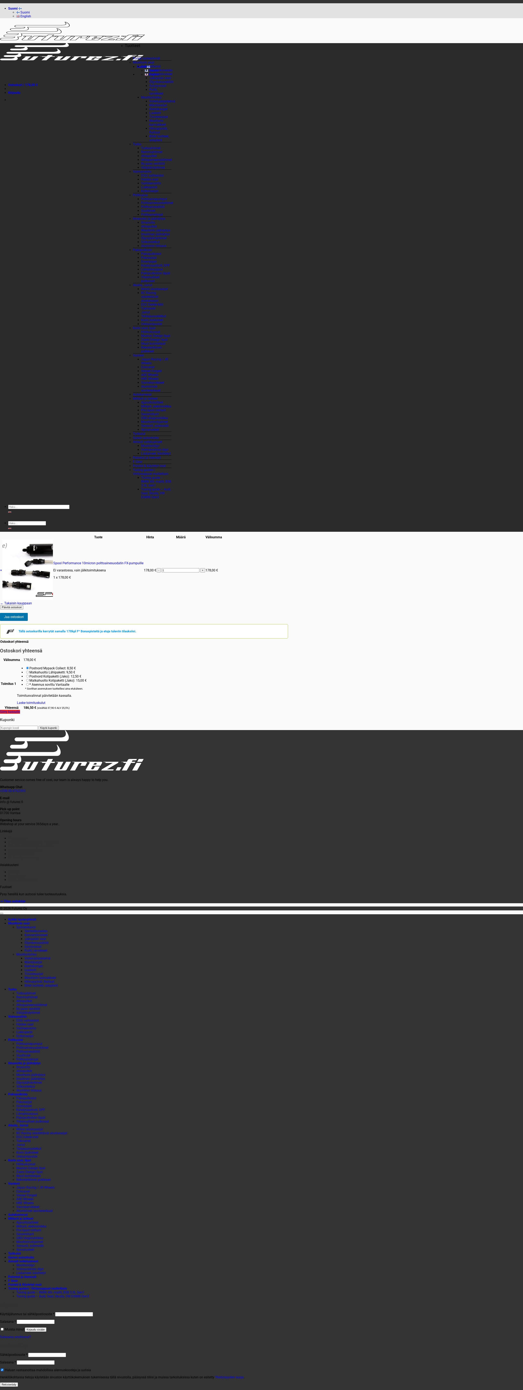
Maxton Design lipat (155, 336)
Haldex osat (149, 179)
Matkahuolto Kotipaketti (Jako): (58, 680)
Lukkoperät (149, 187)
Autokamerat (142, 394)
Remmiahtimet (151, 152)
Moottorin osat (143, 62)
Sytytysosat (157, 86)
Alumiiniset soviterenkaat (151, 388)
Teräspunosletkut (153, 316)
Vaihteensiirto (151, 183)
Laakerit (155, 113)
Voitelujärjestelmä (162, 101)
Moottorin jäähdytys (155, 230)
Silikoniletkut (150, 242)
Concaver (148, 367)
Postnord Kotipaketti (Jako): (55, 676)
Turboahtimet (151, 148)
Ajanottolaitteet (152, 402)
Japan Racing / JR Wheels (35, 1187)
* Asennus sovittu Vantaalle (49, 685)
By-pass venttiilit (153, 164)
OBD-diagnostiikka (154, 418)
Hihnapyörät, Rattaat (158, 130)
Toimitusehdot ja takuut (25, 850)
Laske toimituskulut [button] (31, 703)
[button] (14, 93)
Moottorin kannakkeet (157, 123)
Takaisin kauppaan (16, 603)
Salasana (8, 1322)
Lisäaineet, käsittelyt (156, 453)
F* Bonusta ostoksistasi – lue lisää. (33, 842)
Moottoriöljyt (150, 446)
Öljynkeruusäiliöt (161, 82)
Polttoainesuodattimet (157, 203)
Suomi (13, 8)
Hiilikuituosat (150, 332)
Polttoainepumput (154, 199)
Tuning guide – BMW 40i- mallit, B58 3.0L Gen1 (156, 481)
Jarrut (145, 312)
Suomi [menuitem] (25, 12)
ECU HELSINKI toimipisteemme (30, 846)
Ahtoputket (149, 156)
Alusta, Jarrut (142, 285)
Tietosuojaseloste (21, 854)
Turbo (137, 144)
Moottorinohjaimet (154, 422)
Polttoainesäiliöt (153, 207)
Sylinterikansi (151, 66)
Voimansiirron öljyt (154, 450)
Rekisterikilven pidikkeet (151, 349)
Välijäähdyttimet (153, 167)
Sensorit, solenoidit (155, 426)
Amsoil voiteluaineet (147, 442)
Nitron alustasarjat (154, 289)
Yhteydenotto (17, 838)
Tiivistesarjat (158, 117)
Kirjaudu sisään (36, 1329)
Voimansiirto (142, 172)
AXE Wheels (149, 375)
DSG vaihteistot (152, 175)
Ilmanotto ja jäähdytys (149, 219)
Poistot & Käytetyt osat (149, 466)
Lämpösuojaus (152, 269)
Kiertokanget (158, 109)
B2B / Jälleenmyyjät (22, 880)
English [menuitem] (25, 16)
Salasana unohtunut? (15, 1337)
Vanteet (138, 355)
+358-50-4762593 (13, 791)
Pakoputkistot (151, 254)
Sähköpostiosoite (13, 1355)
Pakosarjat (149, 258)
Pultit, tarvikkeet (156, 91)
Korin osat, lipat (144, 328)
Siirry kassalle (10, 712)
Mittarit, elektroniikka (156, 406)
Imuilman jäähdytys (155, 234)
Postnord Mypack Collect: (52, 668)
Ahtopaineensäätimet (156, 160)
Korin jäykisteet (152, 320)
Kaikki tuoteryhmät (146, 58)
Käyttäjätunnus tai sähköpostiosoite (27, 1314)
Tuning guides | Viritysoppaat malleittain (150, 472)
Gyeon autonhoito (146, 438)
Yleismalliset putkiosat (150, 279)
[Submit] (9, 512)
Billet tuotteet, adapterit (159, 138)
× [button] (1, 570)
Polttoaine (140, 195)
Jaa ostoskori (14, 617)
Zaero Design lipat (154, 340)
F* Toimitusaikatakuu (23, 858)
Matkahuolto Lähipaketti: (52, 672)
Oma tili (13, 872)
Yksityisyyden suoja (229, 1377)
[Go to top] (1, 913)
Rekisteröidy (9, 1384)
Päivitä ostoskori (12, 607)
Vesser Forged (151, 371)
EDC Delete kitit (152, 304)
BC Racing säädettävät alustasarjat (149, 297)
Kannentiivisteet (160, 74)
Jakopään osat (160, 78)
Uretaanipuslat (151, 324)
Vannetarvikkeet (152, 383)
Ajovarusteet (150, 430)
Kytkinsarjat (149, 191)
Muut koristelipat (153, 344)
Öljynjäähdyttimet (154, 238)
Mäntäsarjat (158, 105)
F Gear (137, 462)
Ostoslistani (16, 876)
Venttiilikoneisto (160, 70)
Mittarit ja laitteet (145, 399)
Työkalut (139, 434)
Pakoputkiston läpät (155, 273)
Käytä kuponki (48, 727)
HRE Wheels (150, 379)
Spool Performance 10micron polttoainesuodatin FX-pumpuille (98, 563)
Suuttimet (148, 211)
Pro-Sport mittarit (153, 410)
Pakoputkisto (142, 250)
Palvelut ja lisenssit (147, 458)
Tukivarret (148, 308)
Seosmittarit (150, 414)
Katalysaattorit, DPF (155, 265)
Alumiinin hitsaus (153, 246)
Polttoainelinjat (152, 215)
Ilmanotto (148, 222)
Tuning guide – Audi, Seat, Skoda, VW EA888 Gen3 (156, 493)
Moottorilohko (151, 97)
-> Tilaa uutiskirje (13, 901)
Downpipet (149, 262)
